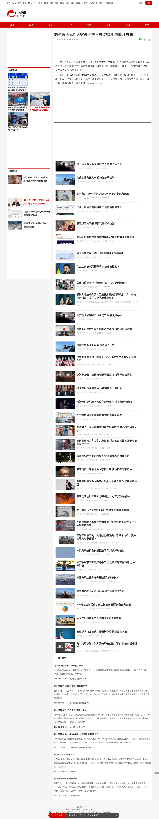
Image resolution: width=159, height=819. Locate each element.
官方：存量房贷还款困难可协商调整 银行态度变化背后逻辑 (39, 109)
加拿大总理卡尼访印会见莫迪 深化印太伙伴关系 (103, 455)
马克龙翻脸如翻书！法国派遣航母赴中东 (99, 618)
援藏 (51, 2)
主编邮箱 (79, 807)
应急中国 (93, 2)
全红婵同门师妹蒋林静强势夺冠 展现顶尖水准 (102, 631)
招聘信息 (77, 812)
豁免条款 (92, 812)
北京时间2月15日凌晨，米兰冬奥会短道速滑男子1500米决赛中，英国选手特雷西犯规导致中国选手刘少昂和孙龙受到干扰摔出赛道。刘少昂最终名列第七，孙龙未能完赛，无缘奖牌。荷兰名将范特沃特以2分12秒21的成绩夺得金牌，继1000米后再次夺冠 (101, 718)
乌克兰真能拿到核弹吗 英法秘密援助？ (98, 266)
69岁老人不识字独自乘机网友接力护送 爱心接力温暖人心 (107, 428)
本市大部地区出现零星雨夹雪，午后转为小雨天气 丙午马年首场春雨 (107, 523)
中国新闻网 (76, 39)
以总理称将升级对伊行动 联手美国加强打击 (100, 591)
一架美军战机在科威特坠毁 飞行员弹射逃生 (100, 550)
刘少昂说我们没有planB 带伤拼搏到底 (69, 665)
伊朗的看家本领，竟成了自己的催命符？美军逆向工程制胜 (106, 358)
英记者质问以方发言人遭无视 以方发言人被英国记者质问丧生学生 (107, 442)
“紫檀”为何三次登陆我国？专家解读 (83, 815)
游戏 (40, 2)
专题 (89, 24)
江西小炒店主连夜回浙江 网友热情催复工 (99, 207)
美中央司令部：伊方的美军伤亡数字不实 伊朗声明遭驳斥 (107, 645)
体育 (70, 24)
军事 (19, 2)
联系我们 (70, 812)
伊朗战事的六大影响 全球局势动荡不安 (18, 128)
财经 (24, 2)
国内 (12, 24)
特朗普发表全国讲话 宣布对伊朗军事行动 (99, 388)
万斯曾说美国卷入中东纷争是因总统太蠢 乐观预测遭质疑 (107, 482)
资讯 (14, 2)
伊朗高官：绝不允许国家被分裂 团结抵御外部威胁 (104, 469)
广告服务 (63, 812)
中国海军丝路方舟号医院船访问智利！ (98, 577)
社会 (50, 24)
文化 (46, 2)
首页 (8, 2)
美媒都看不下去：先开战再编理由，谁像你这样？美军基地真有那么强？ (106, 536)
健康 (62, 2)
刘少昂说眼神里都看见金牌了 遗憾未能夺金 (71, 686)
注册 (140, 3)
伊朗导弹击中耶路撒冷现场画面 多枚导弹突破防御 (104, 374)
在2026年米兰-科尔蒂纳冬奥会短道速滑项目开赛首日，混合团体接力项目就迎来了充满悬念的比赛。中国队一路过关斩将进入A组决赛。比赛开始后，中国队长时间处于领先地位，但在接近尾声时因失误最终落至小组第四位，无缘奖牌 (102, 763)
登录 (148, 3)
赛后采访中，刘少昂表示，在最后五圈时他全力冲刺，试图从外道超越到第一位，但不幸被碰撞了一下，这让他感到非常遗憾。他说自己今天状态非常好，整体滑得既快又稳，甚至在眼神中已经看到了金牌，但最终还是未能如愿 (101, 694)
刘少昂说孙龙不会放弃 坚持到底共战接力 (70, 710)
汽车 (35, 2)
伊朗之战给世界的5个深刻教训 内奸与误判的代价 (104, 496)
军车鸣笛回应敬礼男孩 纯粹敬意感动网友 (99, 415)
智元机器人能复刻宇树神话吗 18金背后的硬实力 (17, 88)
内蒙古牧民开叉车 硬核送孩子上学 (96, 177)
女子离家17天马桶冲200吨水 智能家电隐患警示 (103, 193)
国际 (31, 24)
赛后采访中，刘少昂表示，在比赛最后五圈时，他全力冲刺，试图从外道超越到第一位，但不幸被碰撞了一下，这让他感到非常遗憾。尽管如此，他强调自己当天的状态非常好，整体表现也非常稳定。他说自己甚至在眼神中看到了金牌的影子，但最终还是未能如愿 (101, 787)
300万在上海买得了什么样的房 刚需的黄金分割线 (104, 604)
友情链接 (99, 812)
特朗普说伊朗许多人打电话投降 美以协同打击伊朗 (104, 328)
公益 (67, 2)
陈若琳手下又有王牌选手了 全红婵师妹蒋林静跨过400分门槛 (106, 563)
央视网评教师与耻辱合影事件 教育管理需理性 (17, 108)
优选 (72, 2)
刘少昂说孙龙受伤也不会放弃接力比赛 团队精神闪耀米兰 (76, 734)
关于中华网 (55, 812)
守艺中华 (85, 2)
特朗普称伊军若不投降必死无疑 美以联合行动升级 (104, 401)
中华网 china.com (17, 13)
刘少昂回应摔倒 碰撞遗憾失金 (65, 778)
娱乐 (30, 2)
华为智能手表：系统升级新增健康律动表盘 (100, 253)
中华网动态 (106, 812)
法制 (78, 2)
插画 (56, 2)
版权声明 (84, 812)
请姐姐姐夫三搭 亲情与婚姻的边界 (96, 223)
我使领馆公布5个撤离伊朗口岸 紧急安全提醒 (101, 282)
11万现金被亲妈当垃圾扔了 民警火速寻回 (99, 164)
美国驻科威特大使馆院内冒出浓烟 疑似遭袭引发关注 (105, 237)
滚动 (147, 24)
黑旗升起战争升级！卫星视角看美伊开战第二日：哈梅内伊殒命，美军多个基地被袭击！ (106, 295)
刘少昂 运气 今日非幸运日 (64, 754)
